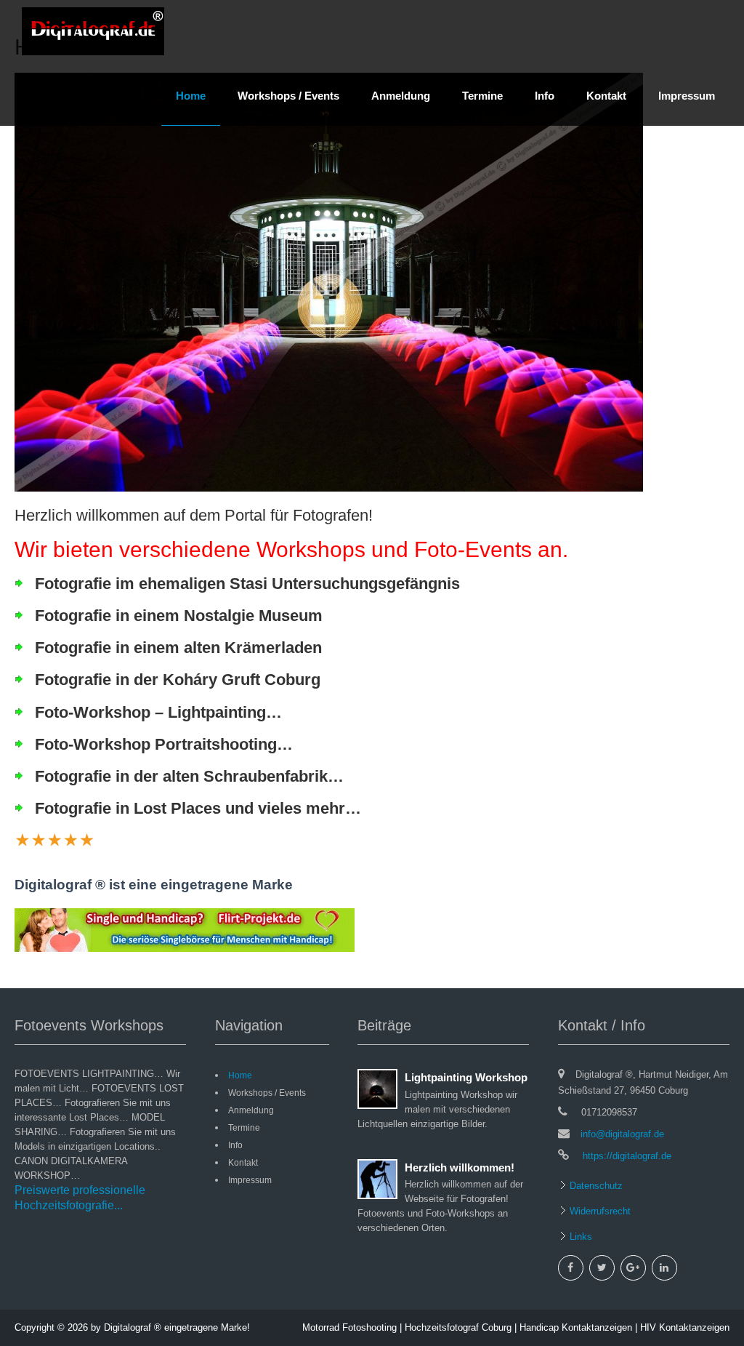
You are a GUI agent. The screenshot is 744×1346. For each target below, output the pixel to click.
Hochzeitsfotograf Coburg (458, 1327)
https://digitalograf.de (625, 1155)
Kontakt (606, 95)
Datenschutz (595, 1185)
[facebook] (570, 1268)
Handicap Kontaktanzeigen (575, 1327)
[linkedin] (664, 1268)
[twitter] (602, 1268)
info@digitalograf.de (622, 1134)
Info (544, 95)
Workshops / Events (288, 95)
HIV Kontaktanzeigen (684, 1327)
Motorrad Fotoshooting (349, 1327)
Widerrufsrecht (599, 1211)
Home (191, 95)
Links (579, 1236)
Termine (482, 95)
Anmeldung (400, 95)
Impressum (686, 95)
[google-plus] (633, 1268)
